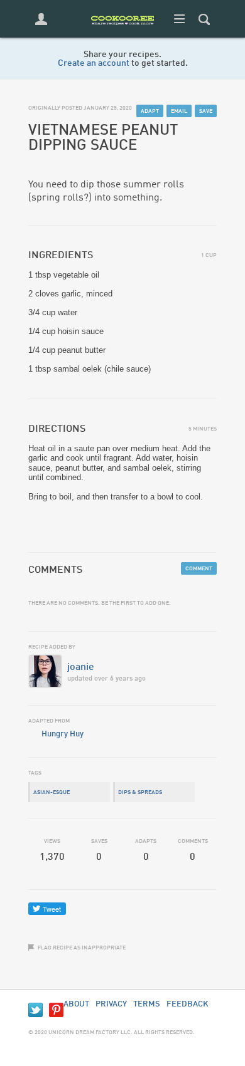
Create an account (93, 63)
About (76, 1004)
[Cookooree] (122, 34)
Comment (198, 569)
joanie (80, 667)
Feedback (187, 1004)
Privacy (111, 1004)
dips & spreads (140, 792)
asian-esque (51, 792)
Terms (146, 1004)
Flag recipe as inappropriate (82, 948)
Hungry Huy (62, 734)
